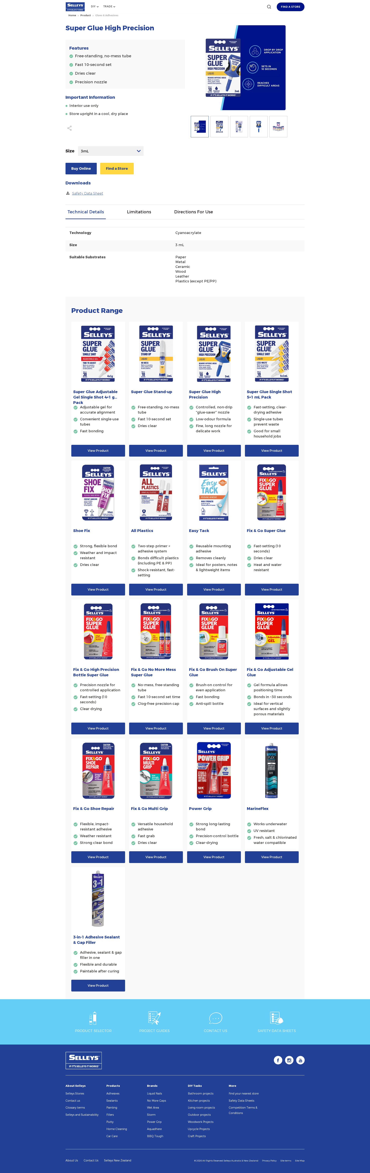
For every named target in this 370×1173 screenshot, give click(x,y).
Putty (110, 1122)
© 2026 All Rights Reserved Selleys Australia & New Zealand (226, 1160)
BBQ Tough (155, 1136)
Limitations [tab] (139, 212)
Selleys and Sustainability (82, 1115)
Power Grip (154, 1122)
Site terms (285, 1160)
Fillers (110, 1115)
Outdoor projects (199, 1115)
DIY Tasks (195, 1086)
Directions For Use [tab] (193, 212)
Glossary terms (75, 1108)
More (232, 1086)
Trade (108, 6)
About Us (72, 1160)
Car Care (112, 1136)
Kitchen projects (199, 1101)
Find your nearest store (244, 1093)
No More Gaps (156, 1101)
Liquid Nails (154, 1093)
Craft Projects (197, 1136)
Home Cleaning (116, 1129)
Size (70, 151)
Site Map (299, 1160)
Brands (152, 1086)
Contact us (73, 1101)
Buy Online (81, 168)
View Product (98, 451)
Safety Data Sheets (241, 1101)
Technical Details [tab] (85, 212)
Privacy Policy (269, 1160)
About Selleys (76, 1086)
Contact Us (91, 1160)
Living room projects (201, 1108)
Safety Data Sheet (87, 193)
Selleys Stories (75, 1093)
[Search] (269, 7)
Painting (111, 1108)
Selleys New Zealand (117, 1160)
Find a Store (117, 168)
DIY (93, 6)
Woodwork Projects (200, 1122)
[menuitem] (95, 6)
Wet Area (153, 1108)
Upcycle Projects (199, 1129)
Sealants (112, 1101)
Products (113, 1086)
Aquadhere (154, 1129)
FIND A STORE (290, 6)
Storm (151, 1115)
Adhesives (112, 1093)
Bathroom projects (200, 1093)
